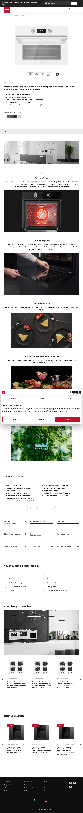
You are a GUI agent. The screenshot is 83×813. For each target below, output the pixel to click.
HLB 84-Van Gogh (38, 744)
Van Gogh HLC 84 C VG (65, 744)
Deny (15, 419)
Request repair (9, 785)
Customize (40, 419)
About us (47, 788)
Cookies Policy (43, 806)
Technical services (10, 791)
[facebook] (70, 783)
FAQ (25, 791)
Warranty (7, 788)
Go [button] (74, 3)
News (46, 785)
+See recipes (50, 363)
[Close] (79, 3)
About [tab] (68, 398)
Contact (46, 791)
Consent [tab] (14, 398)
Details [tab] (41, 398)
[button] (57, 3)
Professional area (30, 788)
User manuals (29, 785)
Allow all (68, 419)
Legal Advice (21, 806)
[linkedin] (70, 787)
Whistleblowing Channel (57, 806)
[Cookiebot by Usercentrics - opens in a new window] (72, 392)
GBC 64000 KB (13, 679)
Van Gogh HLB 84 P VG (15, 744)
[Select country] (73, 9)
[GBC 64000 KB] (16, 667)
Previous (3, 680)
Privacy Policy (32, 806)
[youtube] (74, 783)
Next (54, 74)
